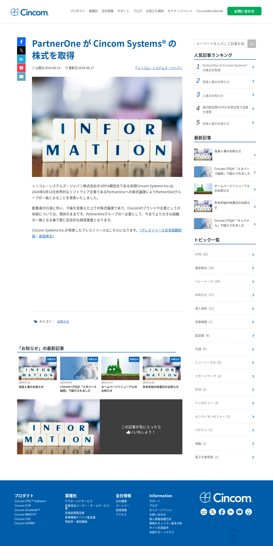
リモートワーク (208, 376)
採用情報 (121, 510)
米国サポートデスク (161, 532)
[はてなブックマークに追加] (21, 59)
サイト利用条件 (159, 528)
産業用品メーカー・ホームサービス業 (87, 506)
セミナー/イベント (180, 11)
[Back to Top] (234, 536)
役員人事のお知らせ (216, 82)
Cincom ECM (23, 505)
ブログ (137, 11)
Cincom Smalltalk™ (27, 510)
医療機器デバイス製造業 (80, 517)
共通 (200, 349)
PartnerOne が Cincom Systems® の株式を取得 (225, 67)
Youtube (239, 511)
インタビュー (206, 403)
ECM (200, 389)
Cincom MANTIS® (25, 514)
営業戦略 (203, 322)
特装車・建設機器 (76, 521)
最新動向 (204, 268)
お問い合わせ (157, 514)
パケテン (203, 430)
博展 (200, 443)
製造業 (202, 335)
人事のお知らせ (213, 95)
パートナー (123, 505)
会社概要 (121, 501)
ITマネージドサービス (79, 501)
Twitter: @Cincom (212, 511)
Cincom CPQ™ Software (30, 501)
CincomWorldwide (210, 11)
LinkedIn (230, 511)
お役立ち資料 (155, 11)
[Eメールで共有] (21, 76)
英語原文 (45, 236)
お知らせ (63, 321)
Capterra (248, 511)
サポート (123, 11)
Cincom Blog (204, 511)
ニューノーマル (208, 362)
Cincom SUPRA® (25, 523)
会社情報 (107, 11)
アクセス (121, 514)
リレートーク (207, 281)
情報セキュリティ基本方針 (165, 523)
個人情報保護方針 (160, 519)
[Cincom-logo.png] (30, 16)
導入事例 (204, 308)
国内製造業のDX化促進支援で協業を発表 (225, 109)
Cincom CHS (22, 519)
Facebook (221, 511)
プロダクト (77, 11)
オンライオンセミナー (212, 416)
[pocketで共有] (21, 68)
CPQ (201, 254)
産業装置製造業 (74, 513)
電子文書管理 (206, 457)
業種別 (93, 11)
